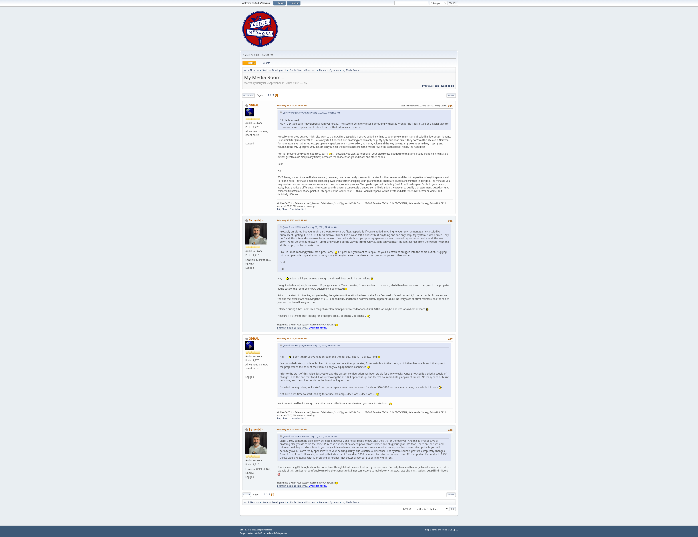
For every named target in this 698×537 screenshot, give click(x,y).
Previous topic (430, 85)
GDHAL (254, 105)
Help (427, 529)
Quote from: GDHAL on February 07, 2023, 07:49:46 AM (309, 227)
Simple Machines (264, 530)
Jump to (407, 508)
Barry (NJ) (255, 220)
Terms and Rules (439, 529)
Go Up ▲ (454, 529)
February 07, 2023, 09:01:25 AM (292, 429)
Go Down (248, 95)
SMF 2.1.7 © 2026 (248, 530)
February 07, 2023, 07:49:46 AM (292, 105)
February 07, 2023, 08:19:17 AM (292, 220)
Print (451, 95)
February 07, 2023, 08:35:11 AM (292, 338)
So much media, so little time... (302, 327)
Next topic (447, 85)
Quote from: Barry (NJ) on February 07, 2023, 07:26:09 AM (311, 112)
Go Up (246, 494)
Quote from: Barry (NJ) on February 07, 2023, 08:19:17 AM (311, 345)
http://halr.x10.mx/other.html (291, 209)
